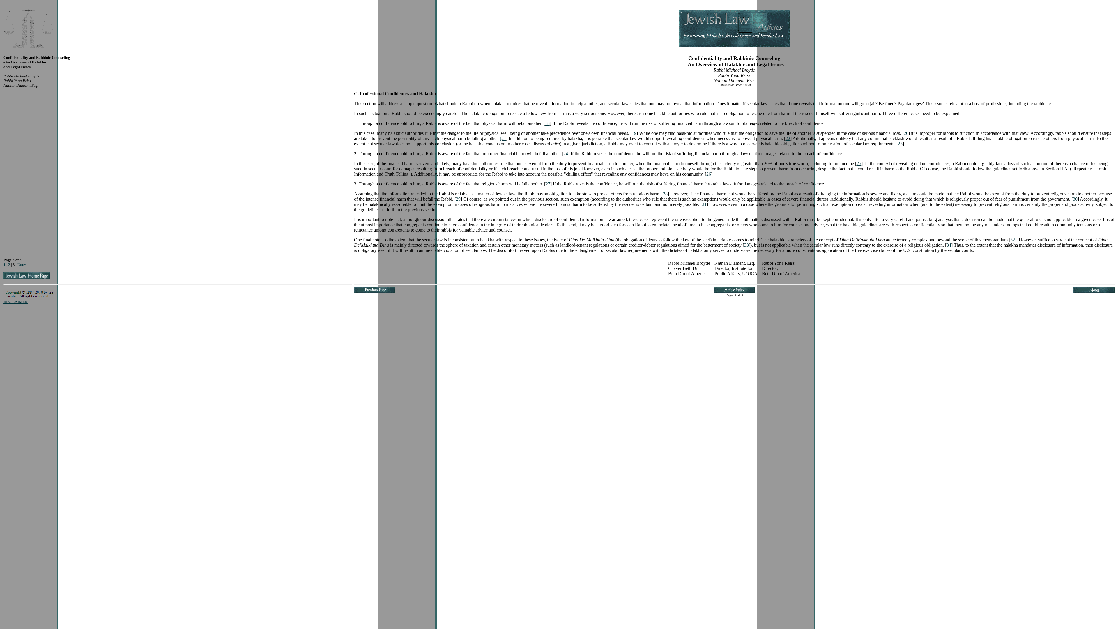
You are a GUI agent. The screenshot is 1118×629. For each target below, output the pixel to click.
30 (1075, 199)
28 (665, 193)
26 (708, 174)
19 (634, 133)
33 (746, 245)
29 (458, 199)
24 (565, 153)
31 (704, 204)
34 (949, 245)
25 (859, 163)
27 (548, 183)
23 (900, 143)
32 (1012, 239)
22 (788, 138)
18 (547, 123)
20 (906, 133)
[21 (503, 138)
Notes (21, 264)
